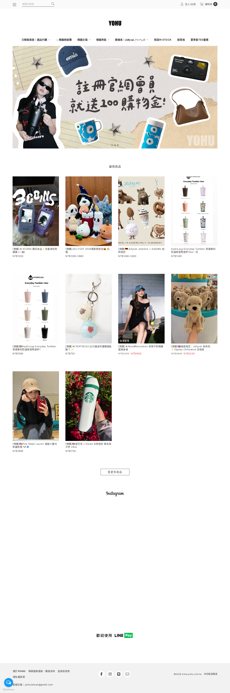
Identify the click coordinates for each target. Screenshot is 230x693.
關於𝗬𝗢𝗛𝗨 (19, 671)
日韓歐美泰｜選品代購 (35, 39)
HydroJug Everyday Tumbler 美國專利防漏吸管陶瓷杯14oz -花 (193, 250)
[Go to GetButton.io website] (8, 689)
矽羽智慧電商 (210, 674)
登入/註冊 (190, 4)
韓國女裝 (82, 39)
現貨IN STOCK (163, 39)
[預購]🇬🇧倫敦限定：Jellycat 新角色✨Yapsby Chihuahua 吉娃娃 (190, 348)
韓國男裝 (101, 39)
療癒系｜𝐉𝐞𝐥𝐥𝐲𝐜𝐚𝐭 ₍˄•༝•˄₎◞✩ (130, 39)
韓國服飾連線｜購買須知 (41, 671)
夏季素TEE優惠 (199, 39)
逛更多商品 (115, 471)
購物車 (210, 4)
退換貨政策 (64, 671)
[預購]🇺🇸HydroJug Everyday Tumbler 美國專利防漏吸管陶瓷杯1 (34, 348)
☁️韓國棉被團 (64, 39)
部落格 (181, 39)
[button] (112, 145)
